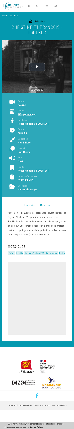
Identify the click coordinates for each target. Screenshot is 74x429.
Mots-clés (45, 204)
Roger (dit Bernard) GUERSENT (33, 123)
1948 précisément (27, 114)
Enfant (11, 253)
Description (29, 204)
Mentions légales (25, 405)
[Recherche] (37, 6)
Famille (19, 253)
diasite (64, 405)
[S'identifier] (29, 6)
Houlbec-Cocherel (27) (34, 253)
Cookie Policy (36, 427)
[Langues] (46, 6)
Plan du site (12, 405)
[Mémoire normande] (12, 6)
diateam (47, 405)
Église (62, 253)
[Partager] (55, 6)
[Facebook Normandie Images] (37, 395)
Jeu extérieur (51, 253)
